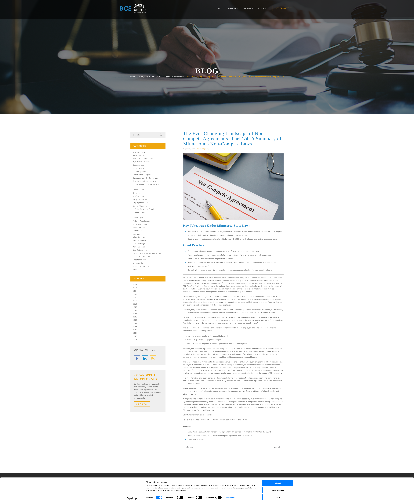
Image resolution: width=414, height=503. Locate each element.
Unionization (138, 263)
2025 (135, 288)
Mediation (137, 234)
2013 (135, 326)
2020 (135, 304)
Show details (230, 497)
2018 (135, 310)
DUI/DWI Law (139, 196)
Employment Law (140, 203)
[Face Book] (137, 358)
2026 (135, 284)
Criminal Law (138, 190)
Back (191, 447)
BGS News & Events (141, 162)
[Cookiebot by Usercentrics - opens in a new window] (132, 498)
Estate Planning (140, 206)
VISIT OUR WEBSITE (283, 8)
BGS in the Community (143, 158)
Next (275, 447)
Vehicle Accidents (141, 266)
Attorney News (139, 152)
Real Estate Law (140, 250)
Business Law (139, 165)
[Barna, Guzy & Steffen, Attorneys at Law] (133, 8)
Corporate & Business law (173, 77)
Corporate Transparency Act (148, 184)
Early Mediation (140, 199)
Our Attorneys (139, 244)
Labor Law (137, 231)
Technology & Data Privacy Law (147, 253)
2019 (135, 307)
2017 (135, 314)
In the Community (141, 224)
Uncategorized (139, 260)
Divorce (136, 193)
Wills (135, 269)
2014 (135, 323)
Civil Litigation (139, 171)
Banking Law (138, 155)
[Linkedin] (145, 358)
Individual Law (139, 227)
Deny (278, 497)
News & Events (139, 240)
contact (262, 8)
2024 (135, 291)
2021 (135, 301)
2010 (135, 336)
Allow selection (278, 490)
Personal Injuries (140, 247)
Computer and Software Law (146, 178)
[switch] (180, 497)
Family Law (138, 218)
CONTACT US (141, 404)
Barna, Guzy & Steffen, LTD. (150, 77)
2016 (135, 317)
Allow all (278, 483)
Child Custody (139, 168)
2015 (135, 320)
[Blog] (153, 358)
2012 (135, 330)
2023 (135, 294)
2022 (135, 297)
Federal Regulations (141, 221)
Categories (232, 8)
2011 (135, 333)
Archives (248, 8)
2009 (135, 339)
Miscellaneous (139, 237)
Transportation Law (141, 256)
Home (218, 8)
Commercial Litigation (143, 175)
